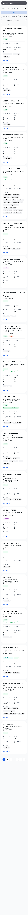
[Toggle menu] (24, 3)
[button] (8, 16)
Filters (14, 12)
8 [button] (17, 759)
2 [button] (7, 759)
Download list (8, 20)
